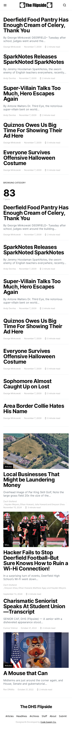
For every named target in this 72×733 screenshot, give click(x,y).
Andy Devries (9, 78)
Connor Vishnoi (10, 628)
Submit (63, 716)
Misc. (7, 545)
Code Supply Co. (48, 722)
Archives (34, 716)
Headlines (21, 716)
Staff (44, 716)
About (53, 716)
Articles (8, 466)
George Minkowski (12, 46)
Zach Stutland (10, 501)
